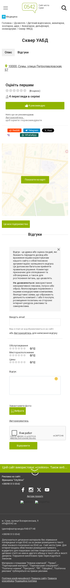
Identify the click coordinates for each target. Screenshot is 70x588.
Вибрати (19, 410)
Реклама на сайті (11, 476)
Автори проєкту (35, 496)
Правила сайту (39, 578)
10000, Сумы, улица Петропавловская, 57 (33, 68)
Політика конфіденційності (16, 578)
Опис (8, 52)
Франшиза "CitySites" (13, 480)
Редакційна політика (26, 581)
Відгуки (23, 52)
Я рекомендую (36, 105)
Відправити (23, 445)
